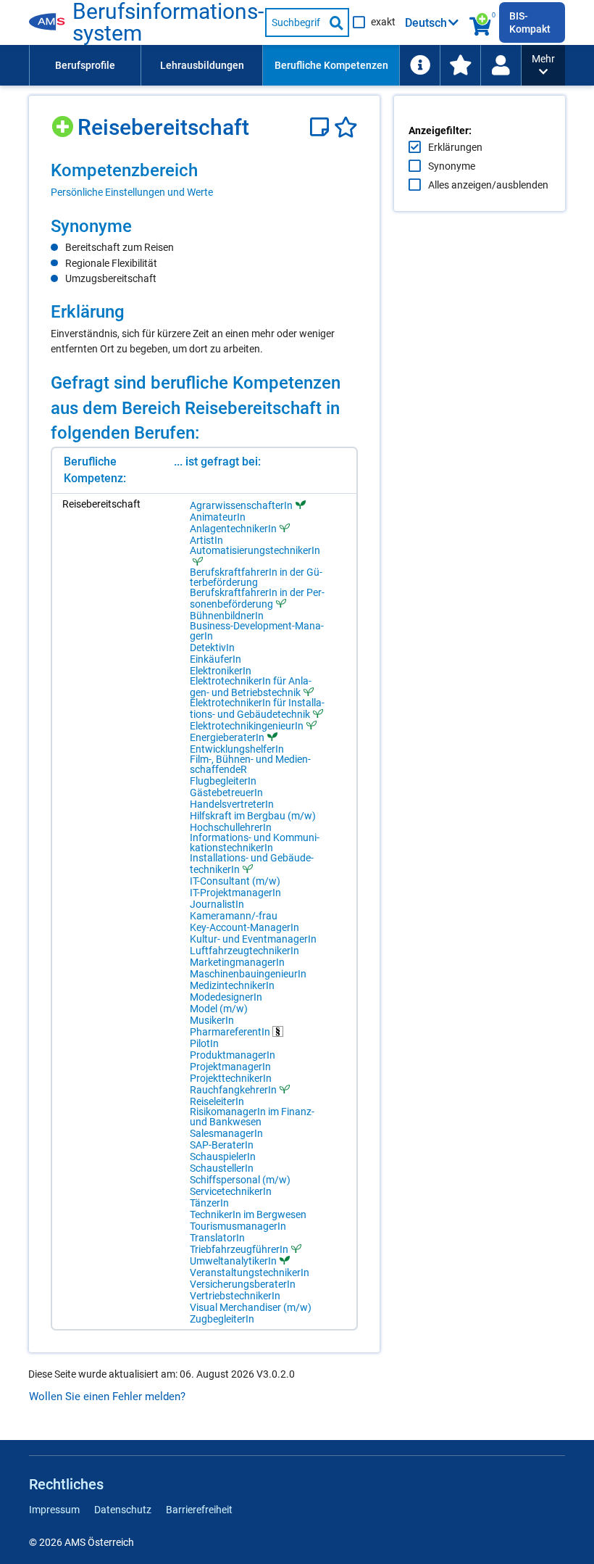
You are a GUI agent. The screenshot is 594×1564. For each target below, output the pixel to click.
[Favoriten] (346, 127)
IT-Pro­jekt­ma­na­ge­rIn (235, 892)
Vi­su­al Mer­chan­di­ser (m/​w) (250, 1307)
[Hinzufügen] (64, 121)
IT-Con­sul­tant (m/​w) (235, 881)
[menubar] (275, 65)
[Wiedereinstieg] (500, 65)
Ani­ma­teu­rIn (218, 517)
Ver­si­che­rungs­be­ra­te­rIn (243, 1284)
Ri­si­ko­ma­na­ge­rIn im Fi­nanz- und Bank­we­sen (252, 1116)
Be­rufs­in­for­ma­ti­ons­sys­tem (168, 22)
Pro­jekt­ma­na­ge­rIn (230, 1067)
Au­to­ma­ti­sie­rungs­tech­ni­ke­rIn (255, 550)
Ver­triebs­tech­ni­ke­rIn (235, 1296)
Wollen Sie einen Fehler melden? (107, 1396)
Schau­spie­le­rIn (223, 1156)
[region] (204, 179)
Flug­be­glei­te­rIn (223, 781)
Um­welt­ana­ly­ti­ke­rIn (233, 1260)
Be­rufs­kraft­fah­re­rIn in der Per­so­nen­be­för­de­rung (257, 598)
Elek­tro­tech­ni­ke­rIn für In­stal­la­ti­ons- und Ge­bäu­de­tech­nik (257, 708)
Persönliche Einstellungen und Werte (132, 192)
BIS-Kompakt (530, 22)
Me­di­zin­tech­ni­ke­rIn (232, 985)
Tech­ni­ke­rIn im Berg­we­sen (248, 1214)
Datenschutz (122, 1509)
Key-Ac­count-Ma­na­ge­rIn (244, 927)
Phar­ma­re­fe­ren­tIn (231, 1031)
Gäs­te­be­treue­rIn (226, 792)
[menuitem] (85, 65)
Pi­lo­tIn (204, 1043)
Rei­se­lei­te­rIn (217, 1101)
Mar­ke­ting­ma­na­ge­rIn (237, 962)
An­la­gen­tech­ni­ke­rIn (233, 528)
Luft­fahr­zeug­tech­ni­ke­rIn (244, 951)
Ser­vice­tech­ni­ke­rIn (231, 1191)
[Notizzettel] (322, 127)
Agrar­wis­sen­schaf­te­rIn (241, 505)
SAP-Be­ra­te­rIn (222, 1145)
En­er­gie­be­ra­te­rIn (227, 737)
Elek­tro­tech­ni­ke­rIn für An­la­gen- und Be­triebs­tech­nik (250, 687)
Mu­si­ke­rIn (212, 1020)
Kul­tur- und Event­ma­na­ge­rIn (253, 939)
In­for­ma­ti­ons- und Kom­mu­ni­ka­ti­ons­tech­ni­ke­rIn (254, 842)
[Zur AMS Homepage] (50, 22)
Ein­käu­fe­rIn (215, 659)
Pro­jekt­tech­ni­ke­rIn (231, 1078)
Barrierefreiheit (199, 1509)
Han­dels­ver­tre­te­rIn (232, 804)
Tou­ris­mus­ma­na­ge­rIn (238, 1226)
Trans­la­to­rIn (217, 1238)
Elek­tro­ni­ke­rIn (220, 671)
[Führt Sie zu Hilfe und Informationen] (419, 65)
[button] (543, 65)
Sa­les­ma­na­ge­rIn (226, 1133)
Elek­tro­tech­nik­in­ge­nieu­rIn (247, 725)
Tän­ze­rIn (209, 1203)
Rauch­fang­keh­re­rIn (233, 1089)
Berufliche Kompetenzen (331, 65)
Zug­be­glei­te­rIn (222, 1319)
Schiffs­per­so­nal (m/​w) (240, 1180)
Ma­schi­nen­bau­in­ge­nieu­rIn (248, 974)
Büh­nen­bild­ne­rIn (227, 616)
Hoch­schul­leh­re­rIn (231, 827)
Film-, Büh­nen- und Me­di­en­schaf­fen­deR (250, 764)
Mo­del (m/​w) (219, 1009)
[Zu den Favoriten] (460, 65)
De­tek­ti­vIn (212, 647)
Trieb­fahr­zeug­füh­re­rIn (239, 1249)
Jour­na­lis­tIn (217, 904)
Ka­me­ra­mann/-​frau (233, 916)
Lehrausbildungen (202, 65)
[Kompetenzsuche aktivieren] (481, 22)
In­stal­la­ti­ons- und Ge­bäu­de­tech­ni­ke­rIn (252, 863)
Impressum (54, 1509)
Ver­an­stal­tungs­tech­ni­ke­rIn (249, 1272)
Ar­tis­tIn (206, 540)
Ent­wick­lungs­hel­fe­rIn (237, 749)
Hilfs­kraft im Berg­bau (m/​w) (253, 816)
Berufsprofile (85, 65)
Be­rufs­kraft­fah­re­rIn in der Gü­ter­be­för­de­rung (256, 577)
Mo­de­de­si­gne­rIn (226, 997)
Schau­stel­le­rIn (222, 1168)
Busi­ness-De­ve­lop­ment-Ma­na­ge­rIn (257, 631)
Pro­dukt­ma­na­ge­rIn (232, 1055)
